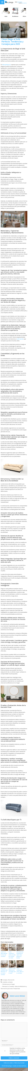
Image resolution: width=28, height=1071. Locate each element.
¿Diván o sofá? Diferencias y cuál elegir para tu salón (12, 971)
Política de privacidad (19, 1063)
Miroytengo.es (6, 64)
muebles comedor (7, 982)
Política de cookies (8, 1063)
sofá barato (20, 339)
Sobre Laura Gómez (17, 996)
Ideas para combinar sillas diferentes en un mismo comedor (4, 971)
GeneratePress (22, 1066)
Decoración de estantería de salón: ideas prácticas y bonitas (20, 955)
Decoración (11, 980)
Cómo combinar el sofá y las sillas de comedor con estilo (12, 955)
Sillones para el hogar (8, 984)
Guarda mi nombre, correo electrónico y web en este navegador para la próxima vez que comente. (17, 1050)
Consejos (4, 980)
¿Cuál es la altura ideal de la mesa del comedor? (4, 954)
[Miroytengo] (9, 2)
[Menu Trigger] (2, 2)
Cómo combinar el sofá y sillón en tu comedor (20, 971)
